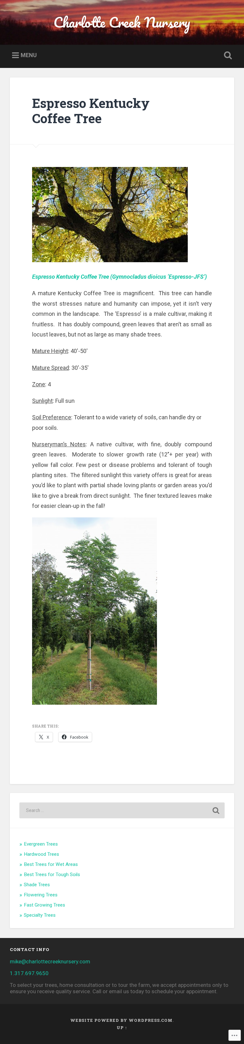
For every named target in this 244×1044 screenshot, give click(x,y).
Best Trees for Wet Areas (51, 864)
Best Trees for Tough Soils (52, 874)
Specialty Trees (40, 915)
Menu (29, 55)
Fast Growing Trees (44, 905)
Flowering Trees (41, 895)
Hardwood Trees (41, 854)
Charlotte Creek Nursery (121, 22)
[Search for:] (122, 810)
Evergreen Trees (41, 844)
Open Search (227, 55)
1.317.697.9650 (29, 973)
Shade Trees (37, 885)
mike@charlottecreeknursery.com (50, 961)
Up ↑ (122, 1027)
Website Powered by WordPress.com (121, 1020)
